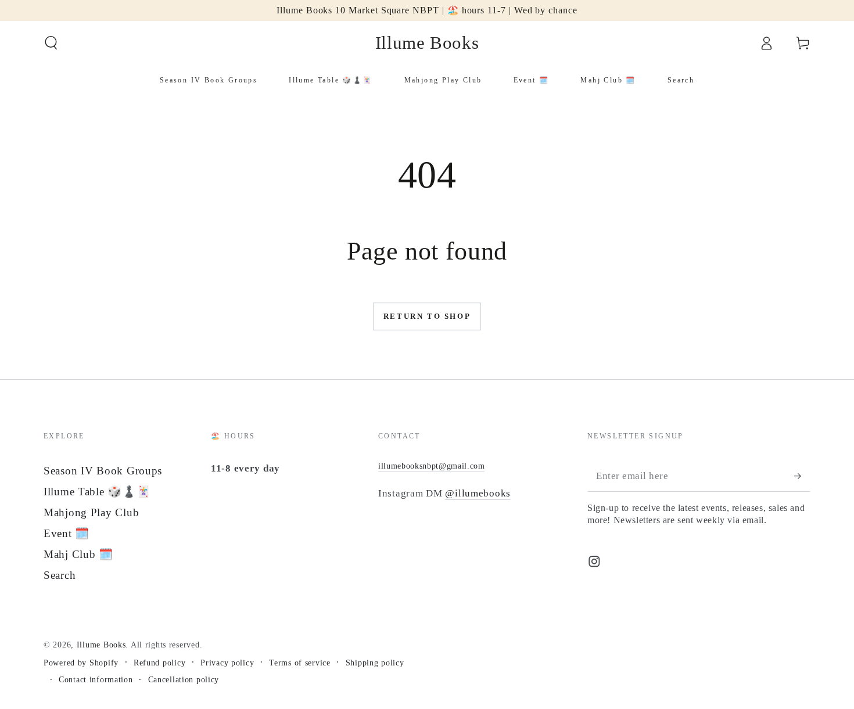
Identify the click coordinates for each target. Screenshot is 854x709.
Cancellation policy (184, 679)
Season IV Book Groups (103, 471)
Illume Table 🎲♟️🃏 (97, 491)
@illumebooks (478, 493)
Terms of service (300, 662)
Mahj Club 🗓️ (78, 554)
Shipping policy (375, 662)
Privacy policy (227, 662)
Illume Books (101, 644)
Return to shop (427, 316)
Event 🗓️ (66, 533)
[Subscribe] (802, 475)
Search (60, 575)
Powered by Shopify (81, 662)
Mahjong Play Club (91, 512)
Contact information (96, 679)
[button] (51, 43)
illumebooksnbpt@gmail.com (431, 465)
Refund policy (159, 662)
